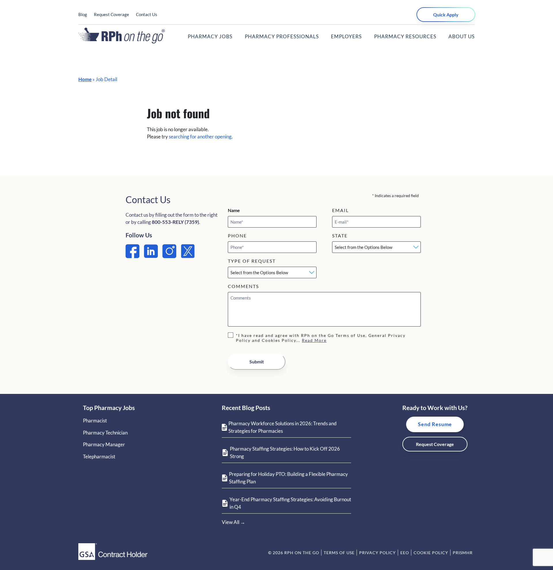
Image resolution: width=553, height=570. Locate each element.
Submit (256, 361)
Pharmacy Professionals (282, 36)
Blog (82, 14)
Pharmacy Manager (104, 444)
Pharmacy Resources (405, 36)
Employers (346, 36)
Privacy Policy (377, 552)
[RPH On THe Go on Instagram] (169, 256)
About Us (461, 36)
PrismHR (463, 552)
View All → (233, 522)
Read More (314, 340)
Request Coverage (111, 14)
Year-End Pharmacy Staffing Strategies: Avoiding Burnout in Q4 (290, 503)
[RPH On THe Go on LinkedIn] (151, 256)
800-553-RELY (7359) (175, 222)
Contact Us (146, 14)
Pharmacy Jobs (210, 36)
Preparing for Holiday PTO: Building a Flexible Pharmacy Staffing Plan (288, 478)
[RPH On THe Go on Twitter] (188, 256)
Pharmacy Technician (105, 433)
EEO (404, 552)
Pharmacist (95, 421)
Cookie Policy (431, 552)
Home (85, 79)
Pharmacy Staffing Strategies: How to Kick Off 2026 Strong (285, 452)
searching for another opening (200, 137)
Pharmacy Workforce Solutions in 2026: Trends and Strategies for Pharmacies (282, 427)
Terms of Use (339, 552)
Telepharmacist (99, 456)
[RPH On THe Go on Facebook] (132, 256)
